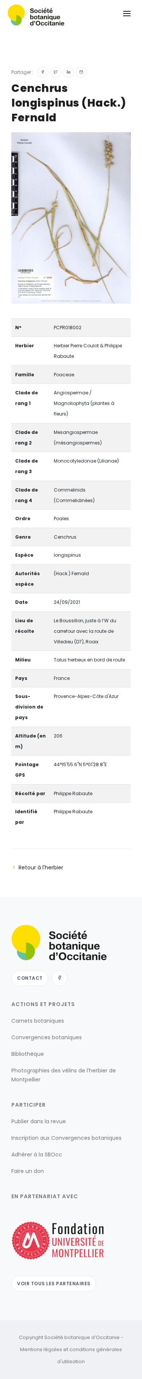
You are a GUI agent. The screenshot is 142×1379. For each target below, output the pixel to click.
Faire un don (27, 1171)
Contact (30, 978)
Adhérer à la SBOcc (36, 1154)
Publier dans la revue (38, 1121)
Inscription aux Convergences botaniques (66, 1138)
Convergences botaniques (46, 1037)
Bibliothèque (27, 1054)
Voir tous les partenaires (54, 1283)
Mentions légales (41, 1349)
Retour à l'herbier (41, 867)
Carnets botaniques (37, 1021)
